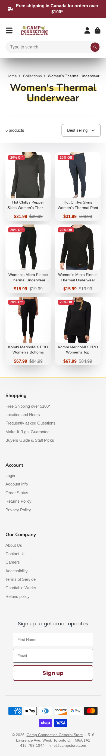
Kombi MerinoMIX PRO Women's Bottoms (28, 331)
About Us (13, 545)
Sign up (53, 673)
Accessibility (16, 570)
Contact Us (15, 553)
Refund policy (17, 596)
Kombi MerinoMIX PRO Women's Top (78, 331)
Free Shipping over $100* (27, 406)
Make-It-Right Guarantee (27, 431)
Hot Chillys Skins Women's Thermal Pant (78, 186)
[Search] (95, 47)
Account (87, 30)
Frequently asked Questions (30, 423)
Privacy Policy (18, 510)
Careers (12, 562)
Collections (32, 76)
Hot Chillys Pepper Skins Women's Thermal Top (28, 186)
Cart (97, 30)
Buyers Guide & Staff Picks (29, 440)
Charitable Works (20, 587)
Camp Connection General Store (55, 735)
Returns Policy (18, 501)
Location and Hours (22, 414)
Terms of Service (20, 579)
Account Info (16, 484)
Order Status (16, 492)
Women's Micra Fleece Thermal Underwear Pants (28, 259)
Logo (34, 30)
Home (12, 76)
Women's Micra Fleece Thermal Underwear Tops (78, 259)
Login (10, 475)
